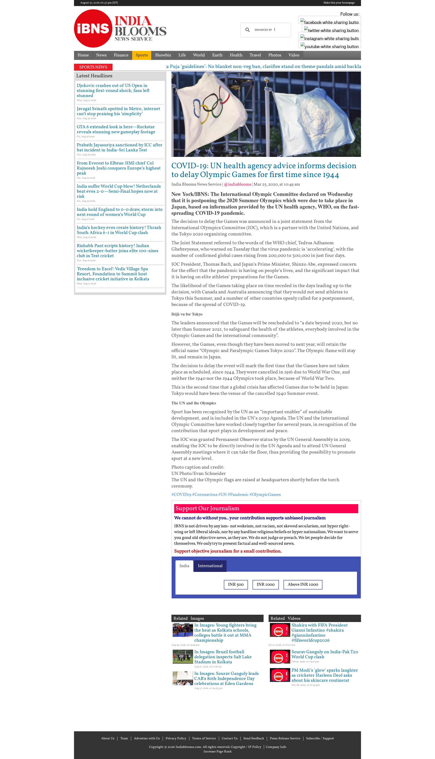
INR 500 (236, 585)
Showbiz (163, 55)
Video (293, 55)
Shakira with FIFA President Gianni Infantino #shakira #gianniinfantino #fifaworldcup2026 (320, 633)
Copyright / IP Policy (246, 747)
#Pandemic (238, 495)
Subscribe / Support (320, 738)
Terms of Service (204, 738)
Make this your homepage (339, 3)
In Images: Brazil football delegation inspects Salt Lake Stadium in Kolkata (223, 657)
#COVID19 (181, 495)
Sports (142, 55)
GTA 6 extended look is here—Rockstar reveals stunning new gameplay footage (116, 129)
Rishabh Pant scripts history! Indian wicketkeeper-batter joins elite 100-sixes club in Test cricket (117, 251)
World (199, 55)
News (101, 55)
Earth (217, 55)
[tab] (184, 566)
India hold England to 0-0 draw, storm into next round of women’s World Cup (120, 212)
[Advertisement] (120, 512)
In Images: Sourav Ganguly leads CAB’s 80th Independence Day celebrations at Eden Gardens (226, 679)
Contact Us (230, 738)
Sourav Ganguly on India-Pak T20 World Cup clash (325, 654)
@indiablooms (237, 184)
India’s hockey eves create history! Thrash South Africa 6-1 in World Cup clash (119, 230)
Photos (274, 55)
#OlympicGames (265, 495)
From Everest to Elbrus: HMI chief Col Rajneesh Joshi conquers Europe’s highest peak (119, 168)
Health (236, 55)
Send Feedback (253, 738)
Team (124, 738)
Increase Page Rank (218, 751)
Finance (121, 55)
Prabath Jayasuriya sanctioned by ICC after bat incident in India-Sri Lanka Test (119, 147)
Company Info (276, 747)
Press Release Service (285, 738)
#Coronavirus (205, 495)
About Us (108, 738)
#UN (222, 495)
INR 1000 (266, 585)
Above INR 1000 (303, 585)
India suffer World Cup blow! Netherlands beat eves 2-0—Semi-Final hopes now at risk (119, 191)
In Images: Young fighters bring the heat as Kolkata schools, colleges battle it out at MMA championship (225, 633)
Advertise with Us (147, 738)
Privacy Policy (176, 738)
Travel (255, 55)
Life (182, 55)
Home (83, 55)
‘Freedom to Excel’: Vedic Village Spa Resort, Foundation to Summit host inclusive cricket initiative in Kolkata (113, 274)
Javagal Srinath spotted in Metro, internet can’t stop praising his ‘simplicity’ (118, 111)
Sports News (93, 67)
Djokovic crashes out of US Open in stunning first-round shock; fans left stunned (113, 91)
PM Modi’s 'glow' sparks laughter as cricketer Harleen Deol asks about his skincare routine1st (325, 675)
